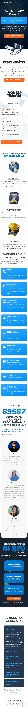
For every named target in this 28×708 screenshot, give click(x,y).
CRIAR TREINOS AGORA (11, 142)
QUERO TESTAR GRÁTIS (14, 36)
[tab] (14, 628)
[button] (14, 628)
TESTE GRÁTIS (14, 598)
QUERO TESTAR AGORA (14, 79)
